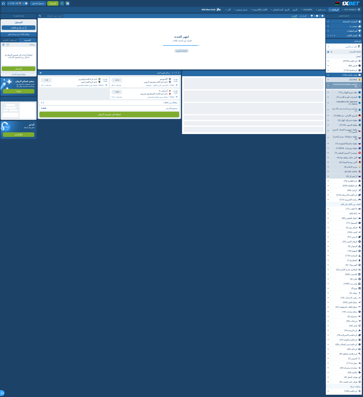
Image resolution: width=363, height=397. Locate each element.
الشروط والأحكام (29, 62)
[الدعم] (3, 3)
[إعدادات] (25, 3)
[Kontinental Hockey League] (312, 16)
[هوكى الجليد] (317, 16)
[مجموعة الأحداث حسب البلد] (328, 69)
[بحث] (40, 16)
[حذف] (40, 73)
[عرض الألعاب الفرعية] (328, 116)
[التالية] (328, 35)
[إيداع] (62, 3)
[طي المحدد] (331, 69)
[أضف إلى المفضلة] (328, 40)
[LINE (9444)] (322, 16)
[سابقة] (334, 35)
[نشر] (328, 21)
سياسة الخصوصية (8, 62)
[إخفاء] (328, 92)
